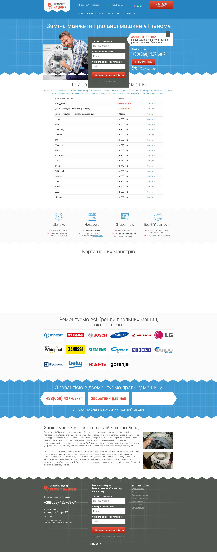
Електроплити (137, 501)
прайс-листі (98, 236)
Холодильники (137, 492)
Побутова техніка (112, 14)
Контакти (128, 14)
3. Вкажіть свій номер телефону (107, 62)
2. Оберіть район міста (102, 51)
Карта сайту (48, 516)
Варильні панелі (138, 508)
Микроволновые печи (140, 498)
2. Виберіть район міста (103, 506)
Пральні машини (138, 489)
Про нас (80, 14)
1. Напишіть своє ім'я (102, 41)
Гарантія (89, 14)
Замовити (151, 103)
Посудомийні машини (140, 495)
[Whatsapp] (138, 6)
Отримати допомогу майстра (109, 75)
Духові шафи (137, 504)
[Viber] (135, 6)
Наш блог (95, 544)
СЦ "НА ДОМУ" (87, 451)
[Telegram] (141, 6)
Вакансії (99, 14)
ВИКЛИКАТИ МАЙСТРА (161, 5)
